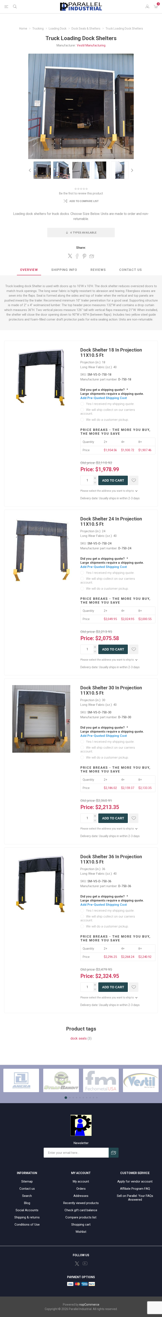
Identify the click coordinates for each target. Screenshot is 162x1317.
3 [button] (73, 1097)
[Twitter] (77, 1263)
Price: (87, 469)
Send (114, 1153)
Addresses (80, 1196)
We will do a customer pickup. (107, 420)
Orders (81, 1189)
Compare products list (80, 1217)
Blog (27, 1203)
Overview (29, 270)
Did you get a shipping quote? (103, 390)
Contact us (27, 1189)
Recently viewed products (81, 1203)
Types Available (83, 232)
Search (27, 1196)
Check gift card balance (81, 1210)
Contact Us (130, 270)
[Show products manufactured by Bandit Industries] (61, 1080)
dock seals (78, 1038)
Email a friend (91, 256)
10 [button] (96, 1097)
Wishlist (81, 1232)
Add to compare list (84, 201)
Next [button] (132, 170)
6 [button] (83, 1097)
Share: (81, 248)
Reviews (98, 270)
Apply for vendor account (135, 1181)
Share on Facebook (77, 256)
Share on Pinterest (84, 256)
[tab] (29, 270)
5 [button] (80, 1097)
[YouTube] (85, 1263)
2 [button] (69, 1097)
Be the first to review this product (81, 193)
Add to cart (113, 480)
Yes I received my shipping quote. (110, 404)
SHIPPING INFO (64, 270)
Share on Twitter (70, 256)
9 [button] (93, 1097)
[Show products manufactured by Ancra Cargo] (21, 1080)
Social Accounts (27, 1210)
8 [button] (90, 1097)
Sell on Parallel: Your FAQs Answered (135, 1198)
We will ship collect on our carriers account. (107, 411)
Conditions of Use (27, 1224)
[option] (42, 170)
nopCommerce (89, 1304)
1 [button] (66, 1097)
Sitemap (27, 1181)
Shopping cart (80, 1224)
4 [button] (76, 1097)
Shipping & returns (27, 1217)
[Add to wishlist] (133, 480)
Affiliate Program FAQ (135, 1189)
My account (81, 1181)
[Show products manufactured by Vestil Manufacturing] (141, 1080)
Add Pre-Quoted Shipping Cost (103, 398)
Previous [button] (30, 170)
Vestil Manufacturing (91, 45)
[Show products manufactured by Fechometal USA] (101, 1080)
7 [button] (86, 1097)
